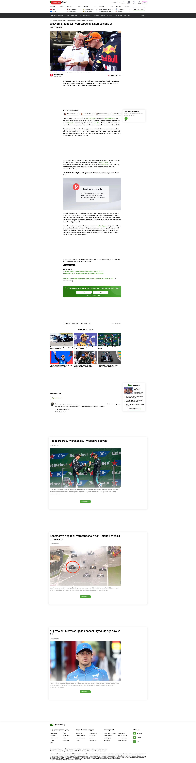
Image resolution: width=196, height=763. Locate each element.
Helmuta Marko (95, 123)
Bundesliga (92, 735)
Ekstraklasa (79, 733)
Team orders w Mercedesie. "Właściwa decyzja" (109, 347)
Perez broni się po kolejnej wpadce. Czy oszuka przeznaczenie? (84, 273)
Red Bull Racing (110, 118)
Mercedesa (105, 164)
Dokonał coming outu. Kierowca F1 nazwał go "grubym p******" (84, 271)
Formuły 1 (71, 123)
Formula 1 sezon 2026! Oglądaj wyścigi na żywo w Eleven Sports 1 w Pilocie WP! (88, 278)
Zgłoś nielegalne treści (60, 411)
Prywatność (78, 749)
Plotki (79, 751)
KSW (52, 743)
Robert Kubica (108, 735)
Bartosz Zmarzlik (122, 735)
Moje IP (84, 751)
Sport (96, 751)
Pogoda (52, 751)
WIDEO (103, 15)
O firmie (66, 749)
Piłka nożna (61, 15)
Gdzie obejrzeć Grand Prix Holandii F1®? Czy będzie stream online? (108, 365)
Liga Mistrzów (93, 733)
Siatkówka (74, 15)
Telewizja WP (73, 751)
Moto (124, 15)
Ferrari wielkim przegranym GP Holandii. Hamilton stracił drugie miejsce (83, 366)
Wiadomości (90, 751)
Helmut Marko (75, 323)
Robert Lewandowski (110, 733)
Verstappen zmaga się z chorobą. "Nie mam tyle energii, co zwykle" (61, 365)
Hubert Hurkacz (122, 740)
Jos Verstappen (101, 226)
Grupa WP (60, 749)
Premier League (80, 735)
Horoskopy (58, 751)
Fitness (53, 740)
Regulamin (105, 749)
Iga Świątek (107, 738)
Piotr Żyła (107, 740)
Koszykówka (118, 15)
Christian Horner (103, 162)
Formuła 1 (55, 20)
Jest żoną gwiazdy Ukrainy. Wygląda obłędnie (135, 405)
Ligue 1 (78, 740)
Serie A (91, 738)
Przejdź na (55, 2)
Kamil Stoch (121, 733)
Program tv (65, 751)
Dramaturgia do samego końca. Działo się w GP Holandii (85, 347)
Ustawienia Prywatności (89, 749)
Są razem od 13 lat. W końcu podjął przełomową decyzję (134, 397)
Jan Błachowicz (122, 738)
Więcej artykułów (133, 408)
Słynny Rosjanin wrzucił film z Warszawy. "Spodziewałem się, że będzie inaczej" (138, 390)
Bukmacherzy (86, 15)
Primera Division (80, 738)
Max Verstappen (62, 20)
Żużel (79, 15)
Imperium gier (102, 751)
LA (129, 15)
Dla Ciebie (54, 15)
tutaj (80, 759)
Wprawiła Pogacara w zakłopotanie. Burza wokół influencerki (134, 401)
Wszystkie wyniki (138, 9)
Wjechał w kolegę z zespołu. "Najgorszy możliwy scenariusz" (61, 347)
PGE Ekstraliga (93, 740)
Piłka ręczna (109, 15)
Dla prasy (71, 749)
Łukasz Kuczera (58, 74)
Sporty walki (95, 15)
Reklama (99, 749)
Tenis (67, 15)
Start (51, 20)
